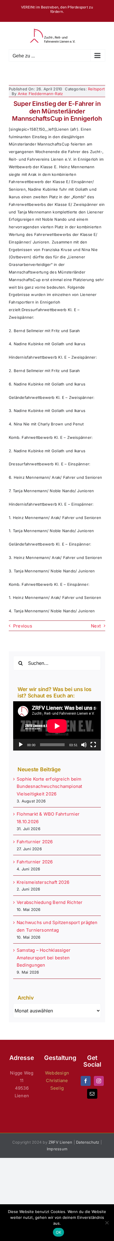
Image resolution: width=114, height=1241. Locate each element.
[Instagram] (99, 1081)
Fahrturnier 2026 (35, 841)
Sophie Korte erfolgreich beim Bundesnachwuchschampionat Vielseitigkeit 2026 (49, 786)
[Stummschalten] (84, 745)
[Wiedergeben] (21, 745)
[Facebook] (86, 1081)
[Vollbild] (93, 745)
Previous (22, 626)
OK (58, 1232)
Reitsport (96, 89)
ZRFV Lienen (60, 1142)
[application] (57, 726)
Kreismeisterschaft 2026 (43, 882)
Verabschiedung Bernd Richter (49, 902)
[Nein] (107, 1223)
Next (96, 626)
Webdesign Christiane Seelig (57, 1080)
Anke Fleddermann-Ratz (40, 93)
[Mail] (92, 1094)
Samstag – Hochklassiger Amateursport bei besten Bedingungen (43, 957)
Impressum (57, 1149)
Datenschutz (87, 1142)
